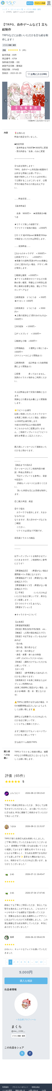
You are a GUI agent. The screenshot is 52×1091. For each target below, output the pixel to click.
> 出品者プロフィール (26, 1019)
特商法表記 (36, 1087)
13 (41, 962)
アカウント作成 (40, 3)
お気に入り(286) (38, 74)
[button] (5, 100)
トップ (4, 9)
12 (36, 962)
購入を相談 (26, 981)
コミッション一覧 (16, 9)
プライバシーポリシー (20, 1087)
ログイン (30, 3)
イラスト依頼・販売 (33, 9)
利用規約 (5, 1087)
